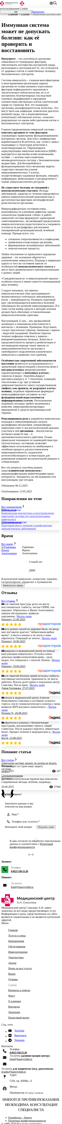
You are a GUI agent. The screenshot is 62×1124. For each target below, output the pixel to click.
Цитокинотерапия (12, 775)
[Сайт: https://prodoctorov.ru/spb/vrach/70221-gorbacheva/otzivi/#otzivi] (49, 624)
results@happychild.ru (13, 1071)
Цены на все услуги (20, 968)
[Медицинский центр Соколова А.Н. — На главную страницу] (12, 3)
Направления (16, 941)
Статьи (25, 13)
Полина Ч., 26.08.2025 (14, 713)
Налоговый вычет (18, 1017)
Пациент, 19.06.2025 (13, 666)
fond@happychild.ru (22, 887)
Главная (13, 13)
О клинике (14, 1001)
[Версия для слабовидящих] (51, 3)
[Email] (4, 1057)
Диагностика (16, 957)
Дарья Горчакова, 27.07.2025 (18, 688)
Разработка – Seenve (20, 1117)
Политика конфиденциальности (27, 1120)
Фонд (11, 995)
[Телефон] (4, 869)
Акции (12, 962)
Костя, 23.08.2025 (11, 738)
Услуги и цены (17, 935)
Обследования (16, 946)
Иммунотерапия (17, 952)
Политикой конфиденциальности (31, 846)
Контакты (14, 1006)
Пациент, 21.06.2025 (13, 619)
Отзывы (13, 979)
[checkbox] (6, 844)
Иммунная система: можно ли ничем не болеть (29, 763)
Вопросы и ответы (19, 990)
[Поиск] (55, 3)
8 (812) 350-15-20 (19, 871)
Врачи (12, 973)
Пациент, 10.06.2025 (13, 641)
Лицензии (14, 1012)
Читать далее (24, 616)
